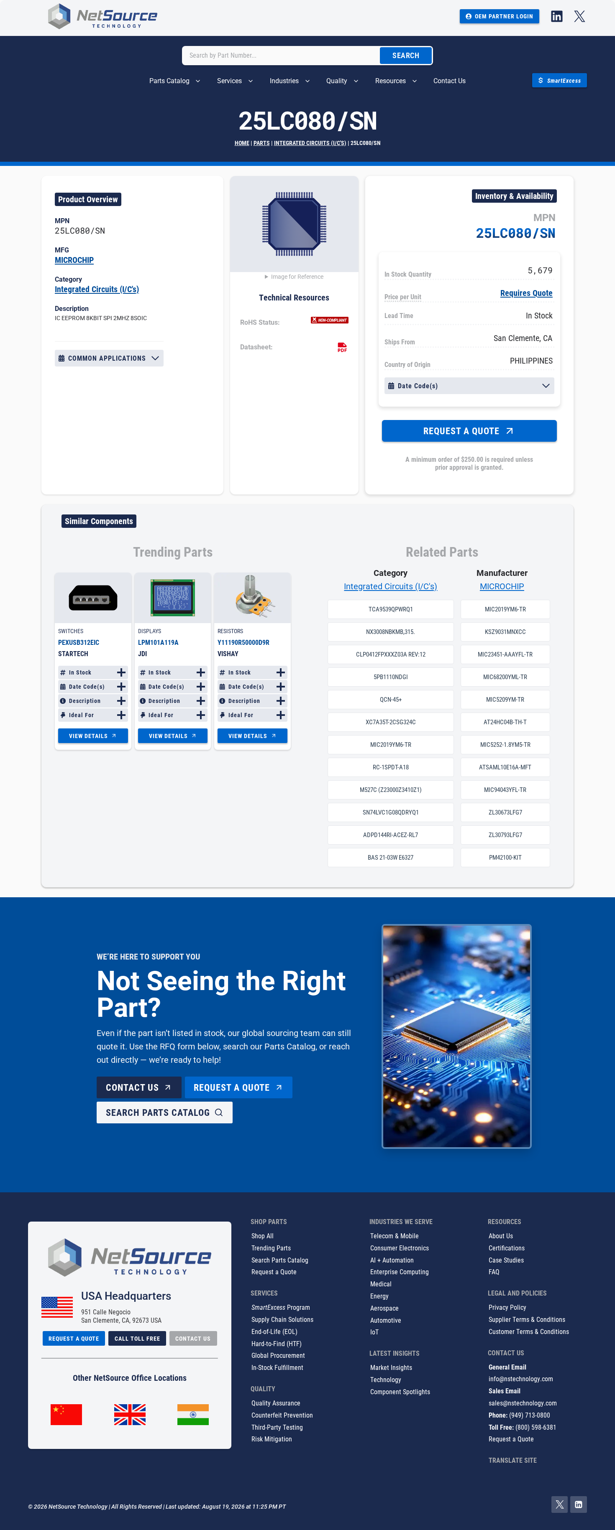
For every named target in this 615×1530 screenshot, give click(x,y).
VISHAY (228, 653)
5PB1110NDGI (391, 677)
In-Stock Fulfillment (277, 1367)
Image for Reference (297, 276)
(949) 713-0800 (529, 1414)
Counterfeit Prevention (282, 1414)
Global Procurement (278, 1355)
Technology (385, 1379)
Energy (379, 1295)
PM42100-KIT (505, 857)
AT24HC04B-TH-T (505, 722)
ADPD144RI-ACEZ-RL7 (390, 835)
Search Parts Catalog (279, 1259)
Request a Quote (274, 1272)
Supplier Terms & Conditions (527, 1319)
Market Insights (391, 1367)
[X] (559, 1505)
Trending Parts (271, 1247)
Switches (70, 631)
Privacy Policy (507, 1307)
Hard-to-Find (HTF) (276, 1343)
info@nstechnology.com (521, 1379)
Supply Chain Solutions (282, 1319)
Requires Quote (526, 292)
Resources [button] (390, 81)
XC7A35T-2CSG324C (391, 722)
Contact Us (449, 81)
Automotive (385, 1320)
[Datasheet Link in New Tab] (342, 347)
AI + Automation (392, 1259)
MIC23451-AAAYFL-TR (505, 654)
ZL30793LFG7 (505, 835)
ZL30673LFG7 (505, 812)
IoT (374, 1332)
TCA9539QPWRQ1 (391, 609)
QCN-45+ (391, 699)
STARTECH (73, 653)
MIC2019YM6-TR (390, 744)
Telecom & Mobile (394, 1235)
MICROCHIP (74, 259)
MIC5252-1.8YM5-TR (505, 744)
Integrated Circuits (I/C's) (310, 143)
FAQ (494, 1272)
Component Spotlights (400, 1391)
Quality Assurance (275, 1402)
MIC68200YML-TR (505, 677)
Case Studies (506, 1259)
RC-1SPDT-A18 (391, 767)
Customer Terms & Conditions (529, 1331)
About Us (501, 1235)
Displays (149, 631)
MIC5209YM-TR (505, 699)
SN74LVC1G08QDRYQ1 (391, 812)
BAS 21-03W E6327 (390, 857)
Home (242, 143)
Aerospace (384, 1307)
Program (280, 1307)
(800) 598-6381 (535, 1427)
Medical (381, 1284)
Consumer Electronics (399, 1247)
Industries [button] (284, 81)
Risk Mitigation (271, 1439)
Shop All (262, 1235)
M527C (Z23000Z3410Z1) (391, 790)
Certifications (507, 1247)
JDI (142, 653)
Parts (262, 143)
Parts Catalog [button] (169, 81)
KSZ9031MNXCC (505, 632)
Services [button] (229, 81)
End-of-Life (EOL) (274, 1331)
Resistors (230, 631)
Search (405, 55)
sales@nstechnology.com (523, 1402)
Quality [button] (336, 81)
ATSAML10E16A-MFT (505, 767)
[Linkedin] (578, 1505)
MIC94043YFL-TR (505, 790)
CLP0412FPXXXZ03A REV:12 (390, 654)
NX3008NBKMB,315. (390, 632)
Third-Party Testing (277, 1427)
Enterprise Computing (399, 1272)
